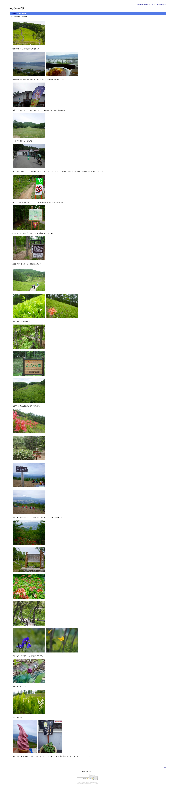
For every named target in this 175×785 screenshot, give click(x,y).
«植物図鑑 (140, 4)
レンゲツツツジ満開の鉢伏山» (156, 4)
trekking (14, 13)
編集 (165, 767)
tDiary (87, 782)
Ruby (85, 783)
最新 (145, 4)
